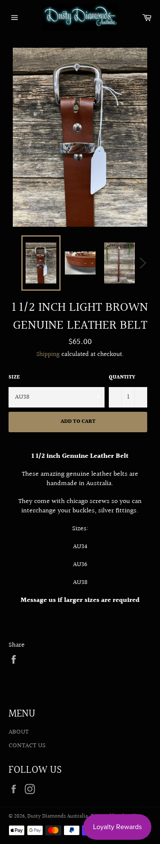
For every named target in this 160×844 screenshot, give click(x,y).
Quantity (122, 378)
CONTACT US (27, 745)
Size (14, 378)
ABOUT (19, 732)
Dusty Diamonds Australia (57, 816)
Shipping (48, 354)
